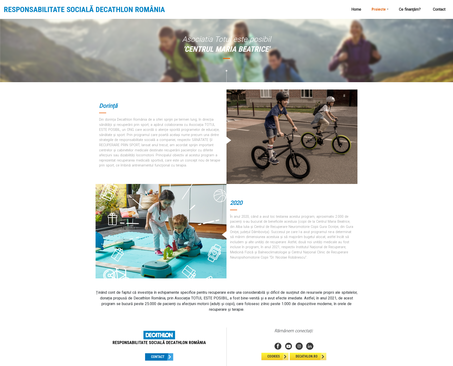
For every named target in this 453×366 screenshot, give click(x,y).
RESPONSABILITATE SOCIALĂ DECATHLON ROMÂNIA (84, 9)
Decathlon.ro (307, 356)
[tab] (100, 84)
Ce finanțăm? (410, 9)
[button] (380, 9)
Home (356, 9)
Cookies (273, 356)
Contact (439, 9)
